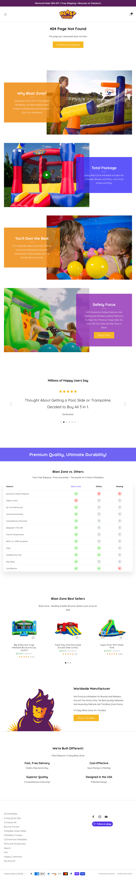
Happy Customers (13, 856)
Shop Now (104, 335)
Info (6, 852)
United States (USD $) (13, 873)
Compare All (10, 822)
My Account (9, 861)
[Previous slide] (11, 403)
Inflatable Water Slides (15, 831)
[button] (61, 422)
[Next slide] (125, 403)
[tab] (65, 662)
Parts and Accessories (15, 843)
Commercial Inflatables (15, 839)
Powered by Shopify (106, 874)
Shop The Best (86, 717)
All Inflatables (10, 813)
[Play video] (47, 175)
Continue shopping (68, 44)
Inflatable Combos (13, 835)
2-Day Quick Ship (12, 818)
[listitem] (68, 3)
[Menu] (5, 14)
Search (7, 848)
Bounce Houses (11, 826)
